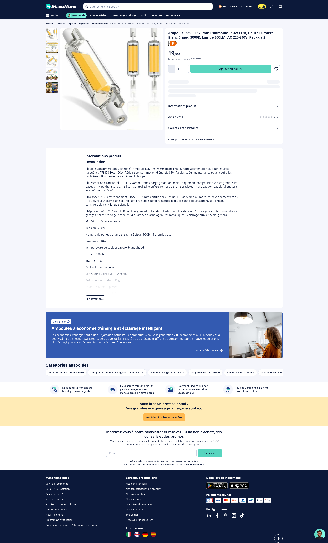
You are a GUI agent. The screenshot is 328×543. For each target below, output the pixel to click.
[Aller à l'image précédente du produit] (67, 79)
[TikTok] (242, 515)
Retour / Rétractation (58, 488)
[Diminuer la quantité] (171, 69)
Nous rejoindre (54, 514)
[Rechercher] (86, 6)
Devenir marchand (56, 509)
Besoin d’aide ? (54, 494)
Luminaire (60, 23)
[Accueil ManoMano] (61, 6)
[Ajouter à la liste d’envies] (276, 69)
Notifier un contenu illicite (61, 504)
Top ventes (132, 514)
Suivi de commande (57, 483)
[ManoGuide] (319, 534)
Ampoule (71, 23)
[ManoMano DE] (145, 534)
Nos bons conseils (136, 483)
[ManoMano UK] (137, 534)
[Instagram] (234, 515)
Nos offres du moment (139, 504)
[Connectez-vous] (272, 6)
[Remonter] (278, 538)
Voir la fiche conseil (207, 350)
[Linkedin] (209, 515)
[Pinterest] (225, 515)
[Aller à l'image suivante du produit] (156, 79)
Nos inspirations (135, 509)
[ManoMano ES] (153, 534)
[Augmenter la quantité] (185, 69)
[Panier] (280, 6)
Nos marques (133, 499)
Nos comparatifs (135, 494)
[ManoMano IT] (128, 534)
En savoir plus (197, 464)
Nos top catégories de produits (144, 488)
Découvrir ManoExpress (139, 519)
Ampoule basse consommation (93, 23)
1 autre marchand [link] (205, 139)
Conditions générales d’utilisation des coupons (73, 525)
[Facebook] (217, 515)
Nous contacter (54, 499)
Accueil (49, 23)
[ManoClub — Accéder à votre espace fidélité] (261, 6)
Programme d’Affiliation (59, 519)
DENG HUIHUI (186, 139)
